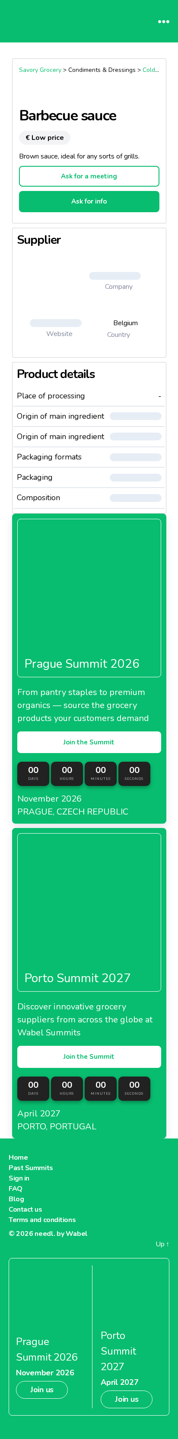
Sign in (19, 1178)
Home (18, 1157)
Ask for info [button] (89, 201)
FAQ (15, 1188)
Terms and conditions (42, 1220)
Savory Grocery (40, 70)
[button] (119, 276)
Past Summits (31, 1168)
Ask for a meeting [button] (89, 176)
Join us (42, 1389)
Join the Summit (89, 742)
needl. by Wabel (61, 1234)
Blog (16, 1199)
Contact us (25, 1209)
